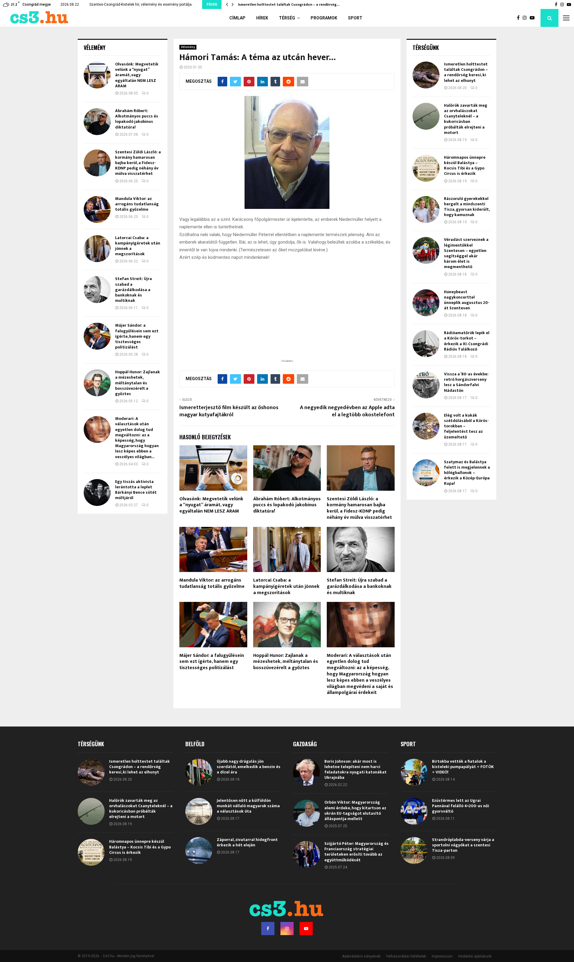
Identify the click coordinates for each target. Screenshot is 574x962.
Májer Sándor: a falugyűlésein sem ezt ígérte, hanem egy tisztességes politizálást (211, 661)
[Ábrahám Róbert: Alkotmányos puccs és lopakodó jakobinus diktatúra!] (97, 121)
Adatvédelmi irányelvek (361, 956)
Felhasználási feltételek (406, 956)
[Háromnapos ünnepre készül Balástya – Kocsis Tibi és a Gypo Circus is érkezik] (426, 168)
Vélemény (188, 47)
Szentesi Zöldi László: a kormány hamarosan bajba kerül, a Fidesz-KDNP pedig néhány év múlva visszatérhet (359, 508)
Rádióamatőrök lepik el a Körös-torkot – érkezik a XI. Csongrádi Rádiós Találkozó (466, 341)
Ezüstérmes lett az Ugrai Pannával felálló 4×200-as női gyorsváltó (460, 806)
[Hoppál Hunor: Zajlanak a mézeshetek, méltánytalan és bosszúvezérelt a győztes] (97, 382)
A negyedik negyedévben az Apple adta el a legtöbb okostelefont (347, 411)
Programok (324, 18)
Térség (287, 18)
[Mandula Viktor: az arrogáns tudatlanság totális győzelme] (97, 209)
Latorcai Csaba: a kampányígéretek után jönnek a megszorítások (286, 586)
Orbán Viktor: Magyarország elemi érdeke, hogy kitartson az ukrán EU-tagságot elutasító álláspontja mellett (355, 810)
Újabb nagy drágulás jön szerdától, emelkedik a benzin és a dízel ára (248, 767)
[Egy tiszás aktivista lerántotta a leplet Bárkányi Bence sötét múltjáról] (97, 492)
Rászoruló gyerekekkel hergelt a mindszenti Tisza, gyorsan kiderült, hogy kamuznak (466, 206)
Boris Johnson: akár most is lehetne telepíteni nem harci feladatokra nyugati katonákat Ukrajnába (355, 769)
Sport (355, 18)
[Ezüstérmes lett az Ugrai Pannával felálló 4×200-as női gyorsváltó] (414, 811)
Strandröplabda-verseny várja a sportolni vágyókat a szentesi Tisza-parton (463, 845)
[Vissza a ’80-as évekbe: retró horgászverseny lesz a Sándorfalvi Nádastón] (426, 384)
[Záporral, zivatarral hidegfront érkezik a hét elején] (198, 850)
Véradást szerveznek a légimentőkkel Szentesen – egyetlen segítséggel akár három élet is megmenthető (466, 253)
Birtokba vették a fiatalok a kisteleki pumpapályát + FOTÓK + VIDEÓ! (463, 767)
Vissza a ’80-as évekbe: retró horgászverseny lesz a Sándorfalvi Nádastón (466, 382)
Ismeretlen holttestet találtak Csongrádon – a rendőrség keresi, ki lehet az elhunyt (466, 72)
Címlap (237, 18)
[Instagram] (526, 18)
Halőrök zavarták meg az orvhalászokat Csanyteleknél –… (288, 4)
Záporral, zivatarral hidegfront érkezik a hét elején (247, 842)
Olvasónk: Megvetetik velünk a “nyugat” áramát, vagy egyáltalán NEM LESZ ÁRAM (211, 505)
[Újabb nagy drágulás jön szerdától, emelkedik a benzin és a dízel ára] (198, 772)
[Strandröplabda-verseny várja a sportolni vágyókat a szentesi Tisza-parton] (414, 850)
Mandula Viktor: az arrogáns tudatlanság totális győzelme (212, 583)
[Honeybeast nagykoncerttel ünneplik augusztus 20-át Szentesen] (426, 302)
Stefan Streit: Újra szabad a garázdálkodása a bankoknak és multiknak (359, 586)
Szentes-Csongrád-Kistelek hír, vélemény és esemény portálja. (141, 4)
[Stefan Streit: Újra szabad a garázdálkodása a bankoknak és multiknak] (97, 289)
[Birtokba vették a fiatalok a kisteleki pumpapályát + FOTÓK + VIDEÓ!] (414, 772)
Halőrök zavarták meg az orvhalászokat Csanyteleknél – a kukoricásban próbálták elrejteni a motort (465, 119)
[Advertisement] (287, 319)
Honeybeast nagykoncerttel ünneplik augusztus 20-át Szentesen (466, 300)
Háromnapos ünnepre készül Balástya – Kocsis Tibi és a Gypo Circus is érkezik (465, 165)
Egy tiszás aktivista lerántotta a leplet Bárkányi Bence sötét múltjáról (136, 489)
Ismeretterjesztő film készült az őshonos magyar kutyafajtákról (228, 411)
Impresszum (442, 956)
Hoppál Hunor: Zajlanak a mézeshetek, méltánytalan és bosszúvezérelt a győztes (285, 661)
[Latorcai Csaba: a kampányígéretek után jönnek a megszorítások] (97, 248)
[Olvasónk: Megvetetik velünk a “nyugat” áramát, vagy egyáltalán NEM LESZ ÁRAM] (97, 75)
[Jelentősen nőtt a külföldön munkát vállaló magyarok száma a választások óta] (198, 811)
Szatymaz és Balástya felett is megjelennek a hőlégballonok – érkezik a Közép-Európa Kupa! (467, 472)
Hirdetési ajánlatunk (474, 956)
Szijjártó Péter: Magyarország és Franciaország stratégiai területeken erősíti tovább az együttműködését (356, 851)
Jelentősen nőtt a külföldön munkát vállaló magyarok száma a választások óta (248, 806)
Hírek (262, 18)
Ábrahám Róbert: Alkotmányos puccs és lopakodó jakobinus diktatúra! (287, 505)
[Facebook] (520, 18)
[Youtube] (534, 18)
